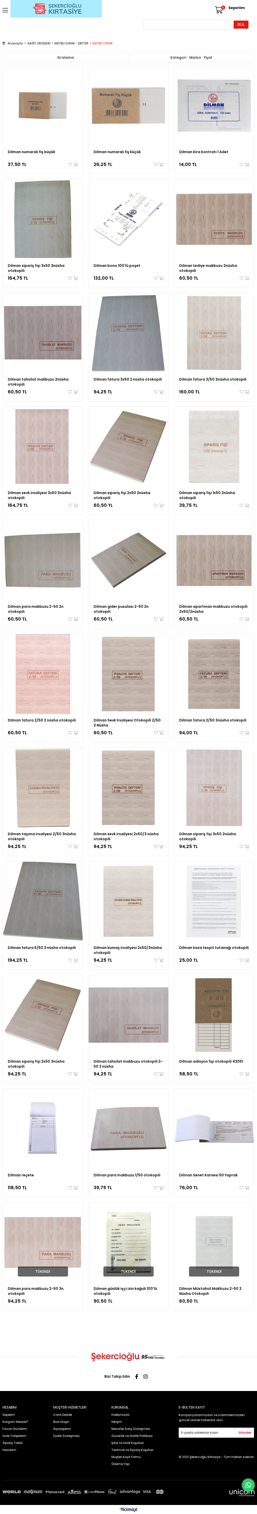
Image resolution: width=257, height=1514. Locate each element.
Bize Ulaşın (61, 1422)
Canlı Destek (62, 1415)
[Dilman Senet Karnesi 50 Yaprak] (214, 1129)
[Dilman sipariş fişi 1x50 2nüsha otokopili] (214, 447)
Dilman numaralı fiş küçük (117, 151)
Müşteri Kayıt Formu (126, 1457)
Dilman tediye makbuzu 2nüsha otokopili (208, 268)
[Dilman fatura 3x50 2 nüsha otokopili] (129, 333)
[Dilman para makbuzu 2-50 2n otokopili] (43, 560)
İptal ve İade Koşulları (127, 1443)
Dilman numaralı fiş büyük (31, 151)
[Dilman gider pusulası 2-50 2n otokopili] (129, 560)
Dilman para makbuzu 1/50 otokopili (127, 1175)
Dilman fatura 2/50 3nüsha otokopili (212, 720)
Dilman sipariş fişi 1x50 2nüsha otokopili (207, 495)
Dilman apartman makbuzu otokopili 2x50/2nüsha (213, 609)
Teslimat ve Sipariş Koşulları (132, 1450)
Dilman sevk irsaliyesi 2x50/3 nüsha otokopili (126, 836)
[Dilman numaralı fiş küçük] (129, 106)
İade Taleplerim (14, 1436)
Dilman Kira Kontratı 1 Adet (203, 151)
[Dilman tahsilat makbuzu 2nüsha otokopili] (43, 333)
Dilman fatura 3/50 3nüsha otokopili (212, 379)
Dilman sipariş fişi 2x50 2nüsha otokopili (122, 495)
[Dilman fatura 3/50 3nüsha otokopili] (214, 333)
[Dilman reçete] (43, 1129)
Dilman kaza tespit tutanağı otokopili (214, 947)
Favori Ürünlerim (15, 1429)
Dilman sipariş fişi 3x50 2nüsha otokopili (207, 836)
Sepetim (9, 1415)
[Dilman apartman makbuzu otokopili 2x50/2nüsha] (214, 560)
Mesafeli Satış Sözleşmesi (130, 1429)
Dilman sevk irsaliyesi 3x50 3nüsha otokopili (39, 495)
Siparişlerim (62, 1429)
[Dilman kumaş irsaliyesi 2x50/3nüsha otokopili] (129, 901)
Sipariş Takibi (13, 1443)
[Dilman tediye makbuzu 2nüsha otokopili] (214, 219)
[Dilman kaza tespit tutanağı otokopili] (214, 901)
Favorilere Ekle (70, 164)
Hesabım (9, 1450)
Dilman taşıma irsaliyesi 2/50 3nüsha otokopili (42, 836)
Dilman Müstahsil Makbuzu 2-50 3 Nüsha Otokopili (210, 1291)
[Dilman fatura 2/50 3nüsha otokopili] (214, 674)
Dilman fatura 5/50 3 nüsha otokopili (42, 947)
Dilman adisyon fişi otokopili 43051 (211, 1061)
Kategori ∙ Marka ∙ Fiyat (191, 57)
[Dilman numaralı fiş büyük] (43, 106)
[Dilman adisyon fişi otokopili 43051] (214, 1015)
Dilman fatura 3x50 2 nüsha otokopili (128, 379)
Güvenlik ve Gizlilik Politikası (132, 1436)
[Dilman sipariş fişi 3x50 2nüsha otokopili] (214, 788)
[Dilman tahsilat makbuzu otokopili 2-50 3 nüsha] (129, 1015)
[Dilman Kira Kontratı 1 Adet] (214, 106)
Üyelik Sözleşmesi (66, 1436)
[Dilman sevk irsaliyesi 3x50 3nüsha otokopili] (43, 447)
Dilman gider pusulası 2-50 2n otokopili (121, 609)
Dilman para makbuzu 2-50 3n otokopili (35, 1291)
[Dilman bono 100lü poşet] (129, 219)
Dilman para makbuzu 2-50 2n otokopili (35, 609)
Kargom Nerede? (15, 1422)
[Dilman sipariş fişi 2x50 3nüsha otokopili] (43, 1015)
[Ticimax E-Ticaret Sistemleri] (129, 1510)
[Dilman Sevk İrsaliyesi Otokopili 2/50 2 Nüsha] (129, 674)
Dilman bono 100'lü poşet (117, 265)
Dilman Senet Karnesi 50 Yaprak (208, 1175)
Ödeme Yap (120, 1464)
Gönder (245, 1432)
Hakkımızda (120, 1415)
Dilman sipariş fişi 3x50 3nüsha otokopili (36, 268)
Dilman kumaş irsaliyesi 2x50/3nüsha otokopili (128, 950)
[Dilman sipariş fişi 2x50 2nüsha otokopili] (129, 447)
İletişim (116, 1422)
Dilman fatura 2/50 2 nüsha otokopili (42, 720)
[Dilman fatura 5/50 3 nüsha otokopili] (43, 901)
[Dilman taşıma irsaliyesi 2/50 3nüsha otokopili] (43, 788)
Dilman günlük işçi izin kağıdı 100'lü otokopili (125, 1291)
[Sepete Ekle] (75, 164)
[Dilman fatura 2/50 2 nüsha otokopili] (43, 674)
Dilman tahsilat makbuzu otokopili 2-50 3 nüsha (128, 1064)
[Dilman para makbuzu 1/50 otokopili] (129, 1129)
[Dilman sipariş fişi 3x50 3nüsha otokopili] (43, 219)
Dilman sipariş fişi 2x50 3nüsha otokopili (36, 1064)
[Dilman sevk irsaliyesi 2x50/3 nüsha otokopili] (129, 788)
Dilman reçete (21, 1175)
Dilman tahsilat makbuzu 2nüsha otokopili (38, 382)
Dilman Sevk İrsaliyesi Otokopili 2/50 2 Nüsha (127, 723)
